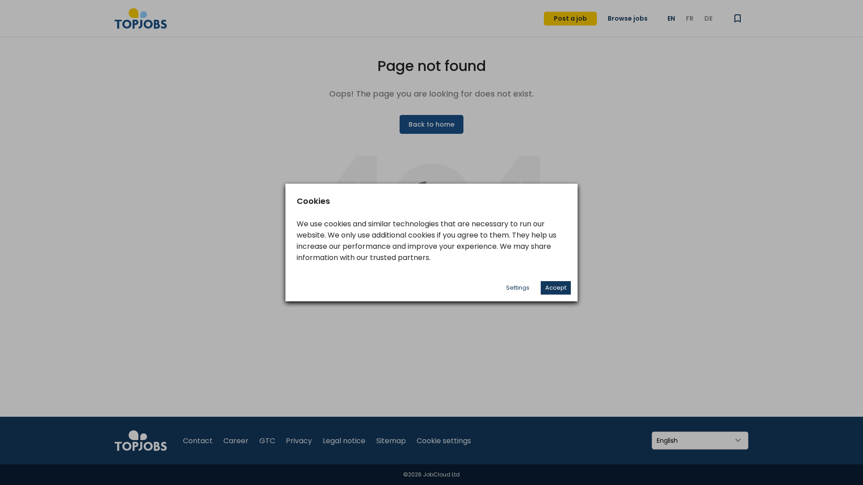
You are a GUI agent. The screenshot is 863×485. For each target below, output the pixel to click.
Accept (555, 287)
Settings (517, 287)
